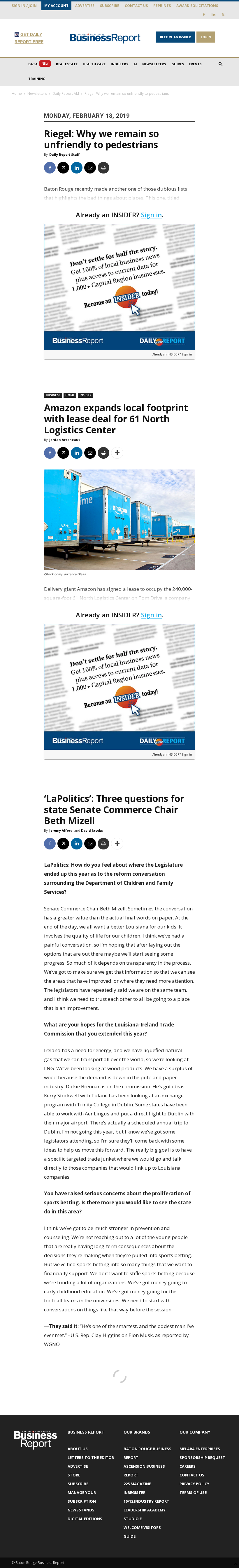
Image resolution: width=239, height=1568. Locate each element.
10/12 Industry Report (146, 1501)
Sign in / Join (24, 5)
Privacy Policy (194, 1483)
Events (195, 64)
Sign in (151, 214)
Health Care (94, 64)
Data (38, 64)
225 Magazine (137, 1483)
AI (135, 64)
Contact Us (136, 5)
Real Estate (67, 64)
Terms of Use (193, 1492)
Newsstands (81, 1510)
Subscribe (109, 5)
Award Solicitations (197, 5)
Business (53, 395)
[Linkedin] (213, 14)
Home (17, 93)
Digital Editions (85, 1518)
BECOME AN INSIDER (175, 37)
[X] (223, 14)
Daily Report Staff (64, 154)
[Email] (90, 168)
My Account (56, 5)
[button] (220, 64)
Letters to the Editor (91, 1457)
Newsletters (154, 64)
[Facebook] (203, 14)
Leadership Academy (145, 1510)
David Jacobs (92, 830)
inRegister (134, 1492)
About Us (78, 1448)
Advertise (84, 5)
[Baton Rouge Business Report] (105, 38)
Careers (188, 1466)
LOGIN (206, 37)
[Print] (103, 168)
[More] (117, 453)
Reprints (162, 5)
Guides (177, 64)
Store (74, 1475)
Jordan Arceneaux (64, 439)
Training (36, 78)
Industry (119, 64)
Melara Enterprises (200, 1448)
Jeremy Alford (61, 830)
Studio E (133, 1518)
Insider (86, 395)
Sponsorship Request (202, 1457)
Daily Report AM (65, 93)
